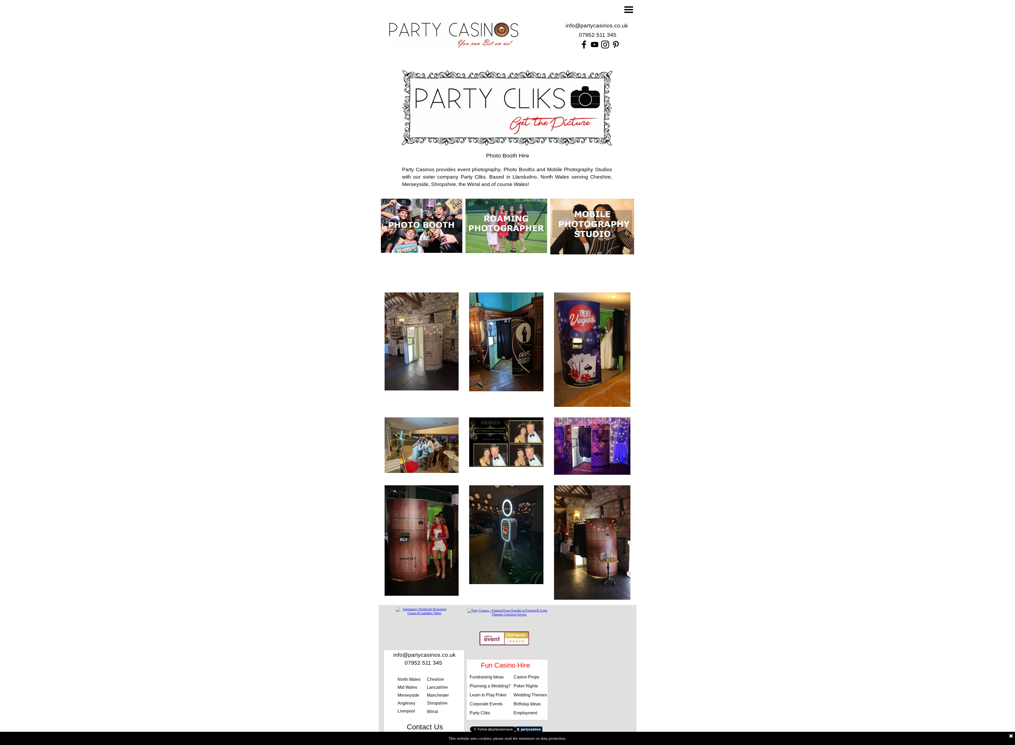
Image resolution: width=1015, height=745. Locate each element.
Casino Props (526, 677)
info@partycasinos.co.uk (597, 25)
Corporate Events (486, 704)
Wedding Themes (530, 695)
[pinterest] (615, 44)
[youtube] (594, 44)
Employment (525, 713)
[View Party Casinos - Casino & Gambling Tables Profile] (422, 613)
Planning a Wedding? (490, 686)
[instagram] (605, 44)
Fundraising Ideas (487, 677)
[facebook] (584, 44)
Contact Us (425, 727)
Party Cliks (480, 713)
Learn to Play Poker (488, 695)
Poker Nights (526, 686)
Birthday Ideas (527, 704)
